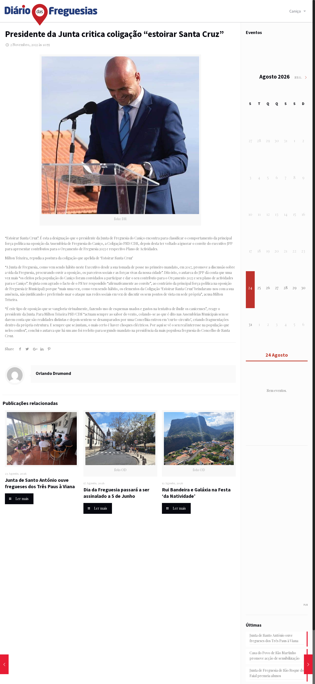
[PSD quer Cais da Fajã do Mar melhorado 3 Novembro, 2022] (308, 664)
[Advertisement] (279, 527)
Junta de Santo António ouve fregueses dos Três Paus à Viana (40, 483)
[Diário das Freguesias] (51, 13)
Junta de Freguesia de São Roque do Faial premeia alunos (277, 673)
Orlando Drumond (53, 373)
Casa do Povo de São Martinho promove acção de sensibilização (274, 656)
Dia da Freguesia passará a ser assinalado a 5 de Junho (116, 492)
